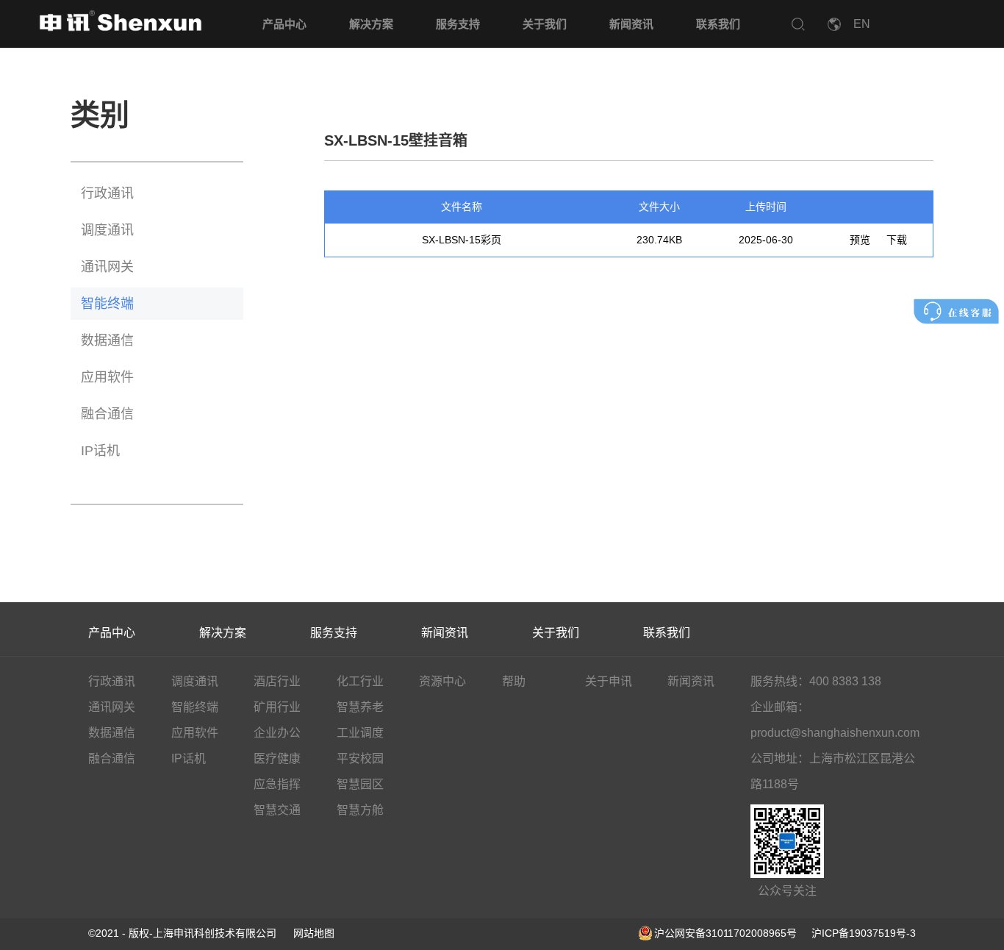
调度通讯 (107, 230)
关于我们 (545, 24)
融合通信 (107, 414)
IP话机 (100, 450)
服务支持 (458, 24)
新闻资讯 (631, 24)
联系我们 (718, 24)
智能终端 (107, 303)
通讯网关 (107, 267)
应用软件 (107, 377)
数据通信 (107, 340)
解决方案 (371, 24)
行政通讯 (107, 193)
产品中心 (284, 24)
